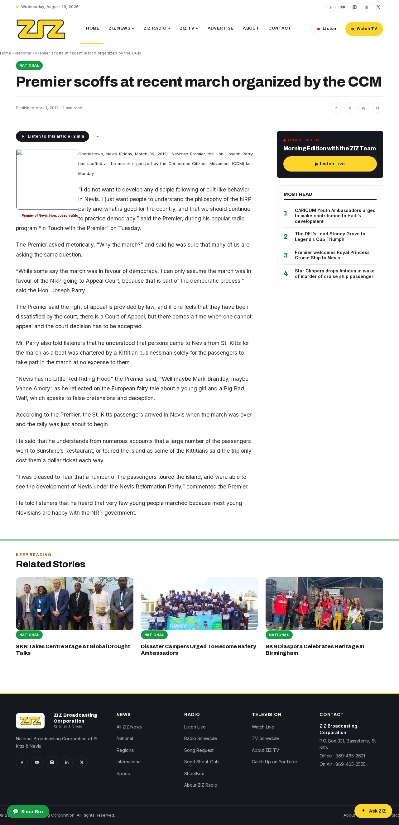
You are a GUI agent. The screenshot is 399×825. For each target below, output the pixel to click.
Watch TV (367, 28)
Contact (279, 28)
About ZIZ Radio (200, 785)
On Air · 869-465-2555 (343, 764)
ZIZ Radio (155, 28)
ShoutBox (194, 773)
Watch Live (263, 726)
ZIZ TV (187, 28)
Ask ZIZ (377, 811)
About (251, 28)
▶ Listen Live (330, 164)
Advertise (221, 28)
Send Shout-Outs (201, 761)
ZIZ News (119, 28)
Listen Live (195, 726)
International (129, 761)
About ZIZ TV (265, 750)
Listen (329, 28)
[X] (378, 7)
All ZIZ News (129, 726)
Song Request (199, 750)
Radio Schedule (200, 738)
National (23, 52)
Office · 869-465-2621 (342, 755)
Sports (123, 773)
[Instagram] (354, 7)
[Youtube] (343, 7)
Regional (126, 750)
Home (92, 28)
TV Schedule (265, 738)
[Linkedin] (366, 7)
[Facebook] (331, 7)
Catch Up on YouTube (274, 761)
